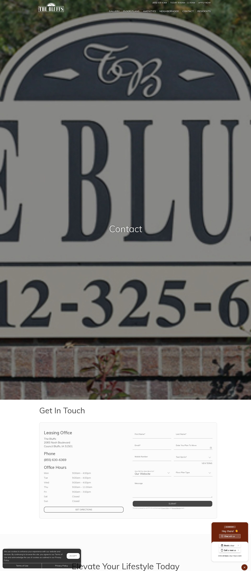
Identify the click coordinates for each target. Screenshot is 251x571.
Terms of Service (176, 508)
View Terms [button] (207, 463)
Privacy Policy (165, 508)
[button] (210, 446)
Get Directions (94, 509)
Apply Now (204, 2)
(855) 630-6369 (159, 2)
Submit (172, 503)
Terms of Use (22, 565)
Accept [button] (73, 556)
